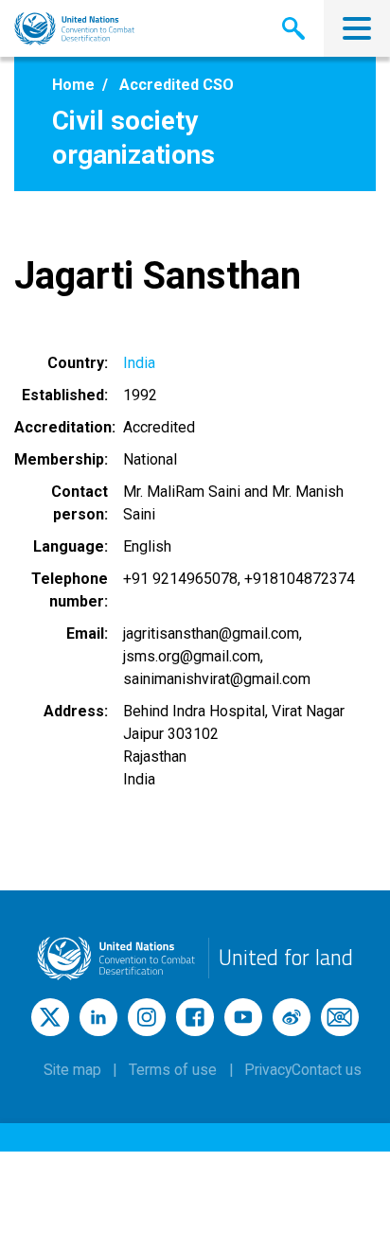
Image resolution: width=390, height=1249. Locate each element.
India (139, 363)
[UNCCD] (74, 29)
